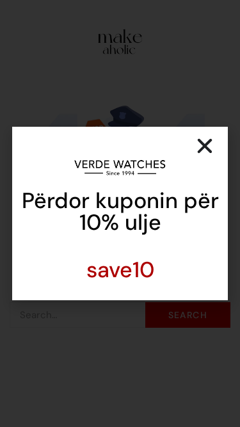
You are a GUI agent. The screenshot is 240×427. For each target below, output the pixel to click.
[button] (205, 146)
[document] (120, 213)
